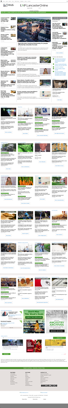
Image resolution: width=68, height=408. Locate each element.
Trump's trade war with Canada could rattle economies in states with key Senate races (8, 262)
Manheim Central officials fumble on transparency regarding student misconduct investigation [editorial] (42, 265)
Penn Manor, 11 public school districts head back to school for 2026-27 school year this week (26, 81)
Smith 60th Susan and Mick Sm (24, 287)
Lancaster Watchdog (40, 107)
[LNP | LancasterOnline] (34, 5)
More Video (59, 99)
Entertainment (5, 176)
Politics (20, 107)
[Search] (67, 1)
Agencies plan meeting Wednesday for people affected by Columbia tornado (33, 44)
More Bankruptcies (59, 299)
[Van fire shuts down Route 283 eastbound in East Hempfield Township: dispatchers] (64, 24)
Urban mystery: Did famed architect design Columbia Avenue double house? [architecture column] (25, 198)
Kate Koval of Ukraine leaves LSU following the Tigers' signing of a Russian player (41, 221)
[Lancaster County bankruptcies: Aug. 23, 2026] (59, 282)
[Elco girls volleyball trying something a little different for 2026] (59, 112)
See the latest (56, 19)
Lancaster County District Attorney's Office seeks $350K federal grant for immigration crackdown (59, 35)
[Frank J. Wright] (42, 147)
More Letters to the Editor (59, 265)
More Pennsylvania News (25, 268)
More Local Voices (8, 302)
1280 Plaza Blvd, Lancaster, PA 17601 (14, 314)
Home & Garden (22, 176)
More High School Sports (59, 133)
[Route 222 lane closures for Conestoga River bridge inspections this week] (13, 72)
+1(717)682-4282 (4, 323)
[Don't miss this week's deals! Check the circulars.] (34, 321)
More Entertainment (8, 199)
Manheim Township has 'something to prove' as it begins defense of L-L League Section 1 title (59, 128)
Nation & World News (6, 242)
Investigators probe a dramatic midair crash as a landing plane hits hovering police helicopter (25, 263)
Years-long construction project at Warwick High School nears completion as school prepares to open (59, 187)
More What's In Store (59, 165)
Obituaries (38, 142)
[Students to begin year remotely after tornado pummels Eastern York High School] (45, 60)
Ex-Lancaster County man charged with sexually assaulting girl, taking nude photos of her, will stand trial (8, 159)
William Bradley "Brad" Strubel (60, 69)
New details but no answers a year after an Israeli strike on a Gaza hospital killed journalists (8, 253)
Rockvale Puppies (6, 321)
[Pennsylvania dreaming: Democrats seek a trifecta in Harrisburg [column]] (8, 282)
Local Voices (4, 277)
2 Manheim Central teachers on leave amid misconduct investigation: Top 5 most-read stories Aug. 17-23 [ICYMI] (7, 51)
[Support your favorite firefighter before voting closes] (13, 27)
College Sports (39, 210)
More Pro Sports (25, 233)
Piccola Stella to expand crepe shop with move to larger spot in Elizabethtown (59, 157)
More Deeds (8, 235)
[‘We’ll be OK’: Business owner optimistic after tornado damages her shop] (13, 82)
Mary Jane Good (38, 157)
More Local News (59, 52)
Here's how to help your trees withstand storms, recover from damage (24, 192)
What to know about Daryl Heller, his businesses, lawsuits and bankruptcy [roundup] (25, 161)
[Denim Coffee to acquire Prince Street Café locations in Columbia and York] (13, 35)
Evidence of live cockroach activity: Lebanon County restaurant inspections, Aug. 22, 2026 (41, 297)
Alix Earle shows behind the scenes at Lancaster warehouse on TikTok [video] (27, 70)
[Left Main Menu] (1, 1)
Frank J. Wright (38, 152)
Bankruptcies (55, 277)
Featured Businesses (6, 310)
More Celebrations (25, 298)
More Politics (25, 133)
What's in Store (56, 142)
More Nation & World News (8, 267)
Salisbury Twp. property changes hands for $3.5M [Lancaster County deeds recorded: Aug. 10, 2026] (8, 230)
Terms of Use (35, 399)
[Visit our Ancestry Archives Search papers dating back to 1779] (56, 321)
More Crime (8, 168)
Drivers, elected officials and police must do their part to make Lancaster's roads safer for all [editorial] (42, 259)
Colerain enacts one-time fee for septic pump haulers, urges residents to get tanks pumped (59, 191)
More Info (15, 318)
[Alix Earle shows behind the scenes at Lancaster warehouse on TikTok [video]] (45, 71)
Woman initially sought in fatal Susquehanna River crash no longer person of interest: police (7, 154)
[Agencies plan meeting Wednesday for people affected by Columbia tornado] (34, 29)
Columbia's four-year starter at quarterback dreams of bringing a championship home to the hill (58, 122)
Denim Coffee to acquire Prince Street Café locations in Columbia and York (6, 37)
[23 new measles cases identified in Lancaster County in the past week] (45, 94)
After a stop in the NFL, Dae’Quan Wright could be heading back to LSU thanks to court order (42, 230)
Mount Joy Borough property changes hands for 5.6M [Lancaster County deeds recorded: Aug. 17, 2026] (8, 226)
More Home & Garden (25, 203)
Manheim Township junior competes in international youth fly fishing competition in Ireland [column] (59, 226)
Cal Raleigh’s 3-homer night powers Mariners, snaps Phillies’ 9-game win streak (25, 221)
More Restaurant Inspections (42, 302)
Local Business (22, 142)
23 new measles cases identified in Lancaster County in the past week (27, 93)
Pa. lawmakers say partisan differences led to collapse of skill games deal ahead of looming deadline (25, 124)
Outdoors (54, 210)
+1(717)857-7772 (12, 315)
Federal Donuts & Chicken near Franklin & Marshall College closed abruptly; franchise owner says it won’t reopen (25, 157)
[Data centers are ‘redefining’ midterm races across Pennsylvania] (25, 112)
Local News (4, 107)
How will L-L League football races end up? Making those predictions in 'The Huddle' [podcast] (23, 12)
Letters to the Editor (58, 242)
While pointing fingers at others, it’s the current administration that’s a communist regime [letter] (59, 253)
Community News (56, 176)
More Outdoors (59, 234)
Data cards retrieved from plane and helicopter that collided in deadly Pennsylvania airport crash (25, 258)
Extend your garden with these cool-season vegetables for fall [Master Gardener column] (25, 188)
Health (37, 176)
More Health (42, 199)
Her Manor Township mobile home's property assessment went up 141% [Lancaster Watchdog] (41, 130)
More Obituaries (42, 161)
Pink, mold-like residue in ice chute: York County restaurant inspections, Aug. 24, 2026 (42, 288)
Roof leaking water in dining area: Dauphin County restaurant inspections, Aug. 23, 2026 (41, 292)
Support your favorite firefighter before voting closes (8, 29)
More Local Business (25, 166)
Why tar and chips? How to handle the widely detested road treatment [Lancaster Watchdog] (42, 124)
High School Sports (57, 107)
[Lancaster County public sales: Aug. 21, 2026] (25, 147)
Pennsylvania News (23, 242)
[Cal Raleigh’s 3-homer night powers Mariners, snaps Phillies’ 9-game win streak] (25, 215)
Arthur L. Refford (38, 155)
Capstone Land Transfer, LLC (12, 312)
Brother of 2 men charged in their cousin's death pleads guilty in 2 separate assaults (7, 164)
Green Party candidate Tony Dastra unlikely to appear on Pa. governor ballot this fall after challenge (24, 128)
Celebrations (21, 277)
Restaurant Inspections (41, 277)
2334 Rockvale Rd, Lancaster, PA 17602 (7, 322)
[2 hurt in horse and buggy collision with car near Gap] (13, 18)
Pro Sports (21, 210)
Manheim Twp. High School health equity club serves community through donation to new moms (42, 194)
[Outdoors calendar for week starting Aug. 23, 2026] (59, 215)
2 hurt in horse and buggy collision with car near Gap (5, 19)
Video (53, 79)
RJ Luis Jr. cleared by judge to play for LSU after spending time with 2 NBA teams (42, 226)
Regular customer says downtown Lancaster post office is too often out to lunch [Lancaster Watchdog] (42, 119)
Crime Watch (4, 142)
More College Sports (42, 235)
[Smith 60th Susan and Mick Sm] (25, 282)
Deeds (2, 210)
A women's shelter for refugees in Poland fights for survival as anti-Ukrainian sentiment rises (7, 258)
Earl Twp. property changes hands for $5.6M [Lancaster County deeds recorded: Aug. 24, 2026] (8, 94)
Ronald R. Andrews (59, 66)
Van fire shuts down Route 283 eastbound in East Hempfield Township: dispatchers (59, 26)
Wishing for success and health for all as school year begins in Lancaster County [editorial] (42, 253)
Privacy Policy (24, 399)
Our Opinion (38, 242)
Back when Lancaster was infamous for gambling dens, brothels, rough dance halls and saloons (8, 63)
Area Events (4, 336)
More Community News (59, 200)
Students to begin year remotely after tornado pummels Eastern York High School (26, 58)
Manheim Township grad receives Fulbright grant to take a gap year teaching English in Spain (59, 45)
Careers (44, 399)
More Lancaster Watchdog (42, 135)
